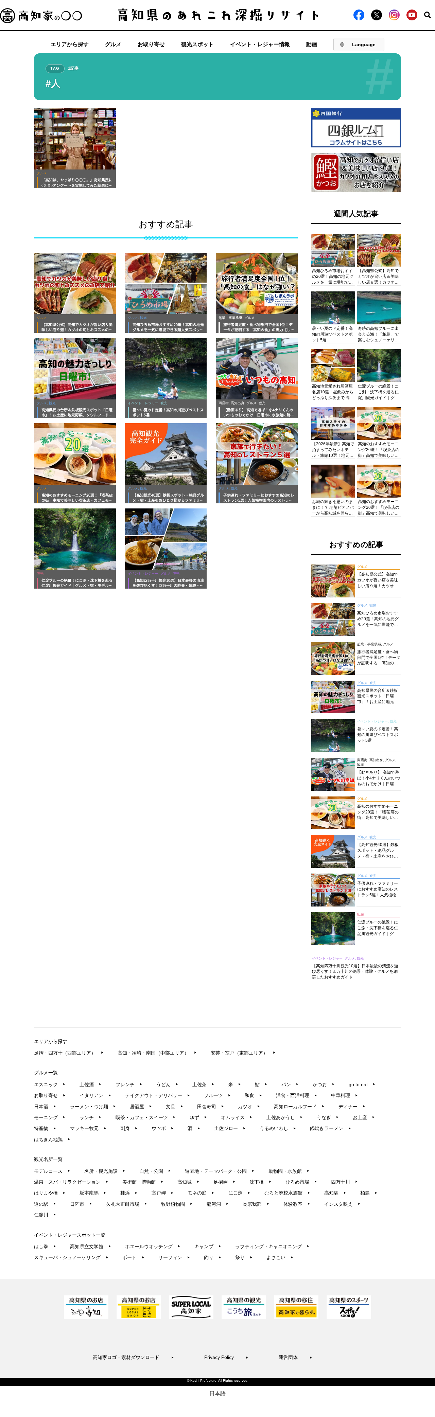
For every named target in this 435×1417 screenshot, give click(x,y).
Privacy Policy (226, 1357)
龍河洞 (218, 1204)
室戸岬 (163, 1193)
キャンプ (207, 1246)
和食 (253, 1095)
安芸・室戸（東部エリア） (243, 1053)
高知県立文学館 (90, 1246)
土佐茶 (203, 1084)
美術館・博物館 (142, 1182)
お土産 (364, 1117)
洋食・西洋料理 (296, 1095)
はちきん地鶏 (52, 1139)
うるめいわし (278, 1128)
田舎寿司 (210, 1106)
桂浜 (129, 1193)
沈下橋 (260, 1182)
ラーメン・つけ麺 (93, 1106)
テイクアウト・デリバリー (157, 1095)
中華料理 (344, 1095)
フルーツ (217, 1095)
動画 (311, 44)
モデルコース (52, 1171)
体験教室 (296, 1204)
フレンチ (129, 1084)
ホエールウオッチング (152, 1246)
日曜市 (81, 1204)
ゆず (198, 1117)
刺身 (129, 1128)
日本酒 (45, 1106)
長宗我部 (256, 1204)
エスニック (50, 1084)
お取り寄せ (151, 44)
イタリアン (95, 1095)
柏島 (369, 1193)
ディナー (351, 1106)
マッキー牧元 (88, 1128)
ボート (133, 1257)
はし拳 (45, 1246)
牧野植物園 (177, 1204)
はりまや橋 (50, 1193)
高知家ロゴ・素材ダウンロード (133, 1357)
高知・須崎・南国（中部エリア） (157, 1053)
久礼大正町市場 (126, 1204)
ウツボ (163, 1128)
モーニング (50, 1117)
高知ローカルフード (299, 1106)
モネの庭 (201, 1193)
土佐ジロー (230, 1128)
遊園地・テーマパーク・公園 (220, 1171)
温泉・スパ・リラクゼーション (71, 1182)
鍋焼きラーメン (330, 1128)
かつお (324, 1084)
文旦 (174, 1106)
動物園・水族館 (289, 1171)
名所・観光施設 (104, 1171)
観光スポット (197, 44)
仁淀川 (45, 1215)
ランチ (91, 1117)
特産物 (45, 1128)
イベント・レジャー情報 (260, 44)
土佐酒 (91, 1084)
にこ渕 (239, 1193)
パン (290, 1084)
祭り (244, 1257)
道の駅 (45, 1204)
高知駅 (335, 1193)
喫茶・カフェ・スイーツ (146, 1117)
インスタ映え (342, 1204)
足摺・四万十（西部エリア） (69, 1053)
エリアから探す (70, 44)
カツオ (249, 1106)
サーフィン (174, 1257)
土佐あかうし (284, 1117)
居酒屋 (141, 1106)
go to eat (362, 1084)
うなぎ (328, 1117)
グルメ (113, 44)
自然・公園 (155, 1171)
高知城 (188, 1182)
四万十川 (344, 1182)
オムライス (237, 1117)
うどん (167, 1084)
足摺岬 (224, 1182)
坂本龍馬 (93, 1193)
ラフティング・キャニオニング (272, 1246)
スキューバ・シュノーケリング (71, 1257)
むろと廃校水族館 (287, 1193)
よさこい (279, 1257)
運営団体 (295, 1357)
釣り (212, 1257)
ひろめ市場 (301, 1182)
